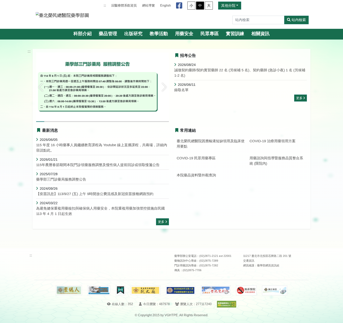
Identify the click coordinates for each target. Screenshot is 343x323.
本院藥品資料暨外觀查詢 (196, 175)
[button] (40, 87)
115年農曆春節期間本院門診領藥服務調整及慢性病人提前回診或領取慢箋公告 (98, 165)
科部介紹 (82, 33)
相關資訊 (260, 33)
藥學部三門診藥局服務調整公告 (61, 179)
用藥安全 (184, 33)
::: (105, 5)
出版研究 (133, 33)
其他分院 (228, 6)
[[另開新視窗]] (102, 86)
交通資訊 (248, 260)
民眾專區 (209, 33)
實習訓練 (235, 33)
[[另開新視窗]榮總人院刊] (69, 290)
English (165, 5)
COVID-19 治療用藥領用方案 (273, 141)
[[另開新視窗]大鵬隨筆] (216, 290)
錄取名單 (181, 90)
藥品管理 (108, 33)
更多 (299, 98)
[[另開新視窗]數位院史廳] (145, 290)
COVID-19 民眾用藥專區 (196, 158)
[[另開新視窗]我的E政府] (120, 290)
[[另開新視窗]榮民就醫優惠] (98, 290)
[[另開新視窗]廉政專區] (274, 290)
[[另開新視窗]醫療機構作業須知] (181, 290)
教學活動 (159, 33)
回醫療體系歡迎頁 (124, 5)
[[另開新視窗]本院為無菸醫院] (246, 290)
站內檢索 (299, 20)
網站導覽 (148, 5)
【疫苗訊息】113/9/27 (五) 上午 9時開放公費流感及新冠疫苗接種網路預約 (94, 194)
